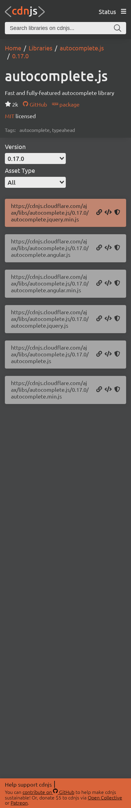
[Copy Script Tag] (108, 212)
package (69, 104)
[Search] (117, 28)
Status (107, 11)
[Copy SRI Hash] (117, 212)
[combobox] (35, 158)
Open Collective (105, 797)
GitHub (37, 104)
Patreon (19, 802)
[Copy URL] (99, 212)
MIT (10, 116)
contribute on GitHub (48, 791)
